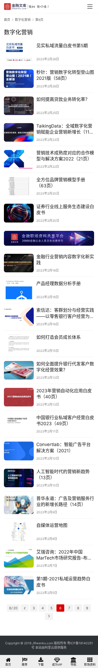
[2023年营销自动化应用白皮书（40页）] (19, 397)
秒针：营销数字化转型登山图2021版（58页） (65, 75)
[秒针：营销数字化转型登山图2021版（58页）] (19, 78)
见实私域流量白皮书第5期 (62, 45)
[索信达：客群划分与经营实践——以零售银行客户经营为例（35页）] (19, 316)
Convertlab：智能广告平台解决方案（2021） (63, 447)
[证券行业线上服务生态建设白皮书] (19, 213)
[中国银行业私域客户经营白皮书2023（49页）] (19, 424)
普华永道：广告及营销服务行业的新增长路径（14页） (65, 501)
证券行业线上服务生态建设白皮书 (65, 209)
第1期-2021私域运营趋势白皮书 (63, 581)
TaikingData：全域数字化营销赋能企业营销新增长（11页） (64, 129)
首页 (7, 20)
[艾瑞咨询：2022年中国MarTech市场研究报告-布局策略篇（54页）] (19, 558)
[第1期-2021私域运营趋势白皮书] (19, 585)
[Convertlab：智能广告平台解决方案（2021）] (19, 451)
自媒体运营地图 (51, 525)
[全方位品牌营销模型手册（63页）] (19, 186)
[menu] (89, 6)
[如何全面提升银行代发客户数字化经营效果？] (19, 370)
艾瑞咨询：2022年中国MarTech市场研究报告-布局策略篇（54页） (64, 555)
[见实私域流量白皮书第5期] (19, 52)
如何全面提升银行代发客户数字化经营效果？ (65, 366)
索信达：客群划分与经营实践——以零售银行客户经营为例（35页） (65, 313)
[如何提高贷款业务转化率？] (19, 106)
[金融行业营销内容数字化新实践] (19, 263)
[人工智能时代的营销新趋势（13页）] (19, 478)
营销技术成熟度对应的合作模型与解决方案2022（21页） (65, 155)
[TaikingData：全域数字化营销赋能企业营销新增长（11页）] (19, 132)
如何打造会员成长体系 (58, 337)
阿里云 (49, 647)
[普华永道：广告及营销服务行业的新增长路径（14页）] (19, 505)
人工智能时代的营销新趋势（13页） (63, 474)
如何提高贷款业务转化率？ (63, 99)
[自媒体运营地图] (19, 531)
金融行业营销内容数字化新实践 (65, 259)
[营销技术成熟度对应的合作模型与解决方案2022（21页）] (19, 159)
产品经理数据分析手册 (58, 283)
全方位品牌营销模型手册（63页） (60, 182)
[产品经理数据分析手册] (19, 290)
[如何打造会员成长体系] (19, 343)
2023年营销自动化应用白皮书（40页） (64, 393)
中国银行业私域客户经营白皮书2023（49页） (65, 420)
